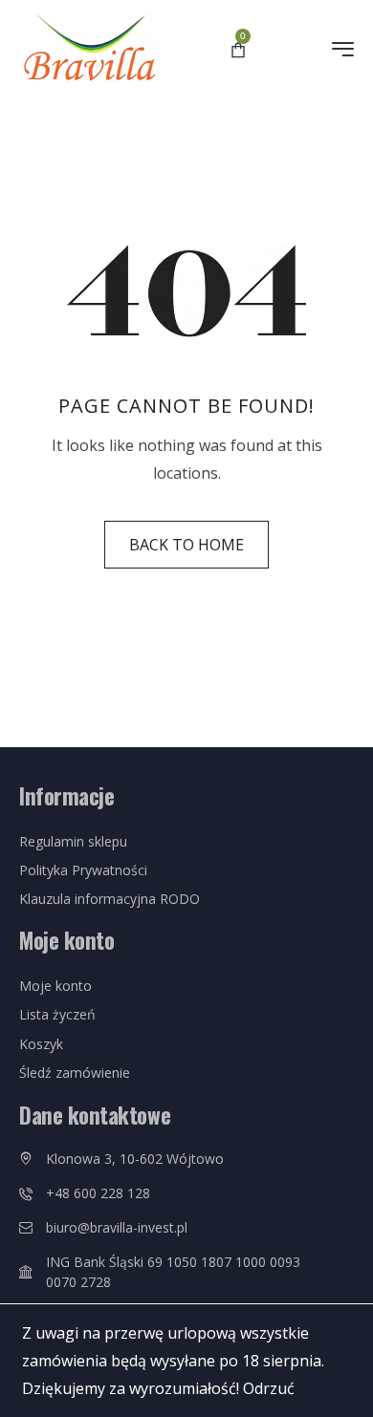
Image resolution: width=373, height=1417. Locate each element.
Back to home (186, 544)
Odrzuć (269, 1387)
